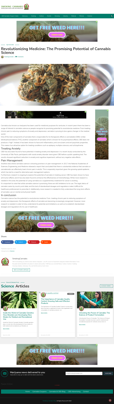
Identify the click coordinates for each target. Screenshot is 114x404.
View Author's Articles (21, 270)
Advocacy (25, 16)
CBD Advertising (74, 391)
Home (27, 391)
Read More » (6, 329)
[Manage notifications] (110, 400)
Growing (57, 16)
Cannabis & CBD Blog (57, 391)
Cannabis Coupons (39, 391)
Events (49, 16)
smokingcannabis (9, 57)
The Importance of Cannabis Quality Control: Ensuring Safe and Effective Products (55, 301)
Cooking (33, 16)
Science (90, 16)
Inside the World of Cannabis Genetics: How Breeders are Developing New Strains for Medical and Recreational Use (18, 316)
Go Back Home (105, 286)
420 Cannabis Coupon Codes (10, 16)
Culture (41, 16)
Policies (82, 16)
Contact (86, 391)
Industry (65, 16)
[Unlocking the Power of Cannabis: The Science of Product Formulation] (95, 300)
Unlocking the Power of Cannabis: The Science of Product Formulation (94, 314)
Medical (73, 16)
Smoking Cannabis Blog (49, 401)
